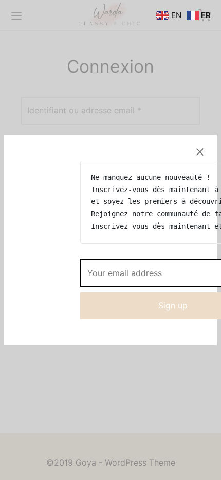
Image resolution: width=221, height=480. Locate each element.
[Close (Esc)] (200, 152)
